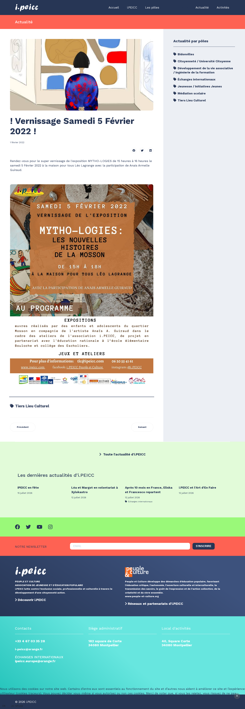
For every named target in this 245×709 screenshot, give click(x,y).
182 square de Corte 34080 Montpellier (105, 643)
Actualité (202, 7)
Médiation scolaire (191, 93)
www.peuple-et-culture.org (142, 596)
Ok (4, 705)
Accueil (113, 7)
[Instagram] (50, 527)
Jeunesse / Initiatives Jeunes (199, 86)
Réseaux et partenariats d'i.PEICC (155, 604)
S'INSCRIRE (203, 546)
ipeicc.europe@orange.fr (35, 661)
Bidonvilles (185, 54)
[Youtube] (39, 527)
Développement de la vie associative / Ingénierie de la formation (203, 70)
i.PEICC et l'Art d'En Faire (197, 487)
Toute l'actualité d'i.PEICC (124, 454)
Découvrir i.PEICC (32, 600)
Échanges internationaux (196, 79)
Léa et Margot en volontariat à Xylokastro (94, 490)
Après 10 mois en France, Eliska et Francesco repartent (148, 490)
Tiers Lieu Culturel (31, 406)
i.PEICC (132, 7)
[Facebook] (134, 150)
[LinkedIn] (150, 150)
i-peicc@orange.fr (29, 649)
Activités (223, 7)
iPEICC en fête (28, 487)
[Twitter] (142, 150)
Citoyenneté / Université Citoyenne (204, 61)
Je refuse (17, 705)
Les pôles (152, 7)
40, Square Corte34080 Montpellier (177, 643)
